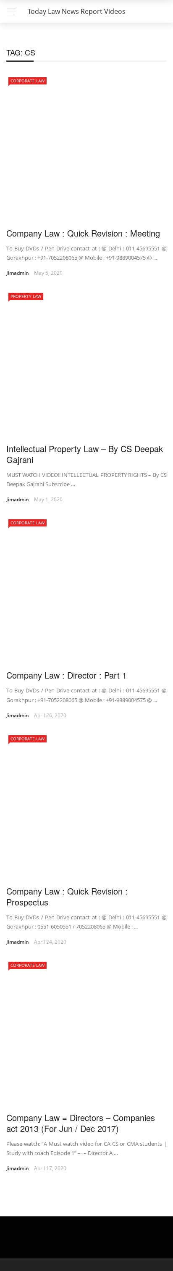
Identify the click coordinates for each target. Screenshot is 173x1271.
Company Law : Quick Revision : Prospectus (67, 896)
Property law (25, 296)
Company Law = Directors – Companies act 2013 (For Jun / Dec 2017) (80, 1122)
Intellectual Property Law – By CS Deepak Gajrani (84, 454)
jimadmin (17, 272)
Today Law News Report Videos (77, 11)
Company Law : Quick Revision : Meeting (83, 233)
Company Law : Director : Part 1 (66, 675)
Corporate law (27, 81)
